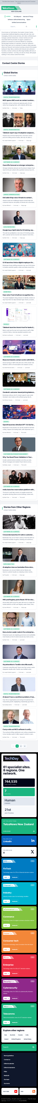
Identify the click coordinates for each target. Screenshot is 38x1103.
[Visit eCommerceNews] (13, 909)
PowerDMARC (23, 1100)
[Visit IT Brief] (13, 957)
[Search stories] (33, 1047)
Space (28, 19)
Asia (5, 1035)
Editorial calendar (9, 1063)
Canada (20, 1035)
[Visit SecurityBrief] (13, 981)
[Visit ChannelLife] (13, 885)
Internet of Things (28, 16)
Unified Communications (19, 22)
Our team (6, 1079)
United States (27, 1039)
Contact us (7, 1059)
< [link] (13, 746)
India (27, 1035)
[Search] (26, 26)
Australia (12, 1035)
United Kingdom (16, 1039)
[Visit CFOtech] (13, 861)
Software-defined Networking (16, 19)
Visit (5, 877)
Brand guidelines (9, 1055)
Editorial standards (9, 1067)
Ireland (6, 1039)
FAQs (5, 1071)
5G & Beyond (17, 16)
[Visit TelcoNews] (13, 1006)
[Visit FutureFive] (13, 933)
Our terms (7, 1083)
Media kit (14, 877)
